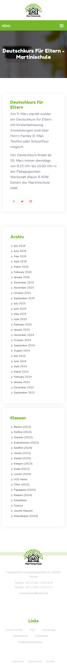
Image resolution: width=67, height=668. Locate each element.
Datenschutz (35, 661)
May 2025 (20, 314)
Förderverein (20, 636)
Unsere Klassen (23, 511)
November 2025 (24, 288)
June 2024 (20, 361)
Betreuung (49, 630)
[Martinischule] (33, 10)
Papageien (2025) (25, 490)
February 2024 (23, 377)
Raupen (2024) (23, 495)
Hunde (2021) (22, 453)
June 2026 (20, 251)
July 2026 (20, 246)
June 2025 (20, 309)
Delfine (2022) (23, 432)
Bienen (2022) (22, 427)
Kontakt (50, 661)
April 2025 (20, 319)
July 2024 (20, 356)
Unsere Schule (14, 630)
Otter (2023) (22, 484)
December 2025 (24, 282)
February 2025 (23, 324)
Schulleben (20, 500)
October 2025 (22, 293)
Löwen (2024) (22, 474)
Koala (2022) (22, 469)
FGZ (32, 630)
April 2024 (20, 366)
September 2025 (24, 298)
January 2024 (22, 382)
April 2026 (20, 261)
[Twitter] (22, 201)
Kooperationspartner (30, 642)
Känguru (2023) (23, 464)
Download (41, 636)
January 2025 (22, 330)
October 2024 (22, 340)
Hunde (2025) (22, 458)
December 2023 (24, 387)
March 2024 (21, 372)
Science (18, 506)
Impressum (18, 661)
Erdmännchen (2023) (26, 443)
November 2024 (24, 335)
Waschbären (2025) (26, 516)
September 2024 (24, 345)
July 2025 (20, 303)
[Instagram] (30, 201)
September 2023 (24, 393)
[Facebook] (13, 201)
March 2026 (21, 267)
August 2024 (22, 351)
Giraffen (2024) (23, 448)
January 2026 (22, 277)
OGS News (20, 479)
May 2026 (20, 256)
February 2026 (23, 272)
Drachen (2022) (23, 437)
